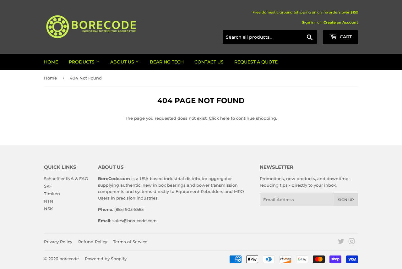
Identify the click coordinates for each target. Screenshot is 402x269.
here (225, 118)
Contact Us (209, 62)
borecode (69, 258)
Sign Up (346, 199)
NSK (48, 208)
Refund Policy (92, 241)
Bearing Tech (167, 62)
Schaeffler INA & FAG (66, 178)
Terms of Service (130, 241)
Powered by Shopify (106, 258)
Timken (52, 193)
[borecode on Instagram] (352, 242)
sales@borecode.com (134, 220)
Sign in (308, 22)
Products (82, 62)
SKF (48, 186)
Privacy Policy (58, 241)
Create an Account (340, 22)
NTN (48, 201)
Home (51, 62)
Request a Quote (256, 62)
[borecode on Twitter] (341, 242)
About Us (122, 62)
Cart (345, 37)
